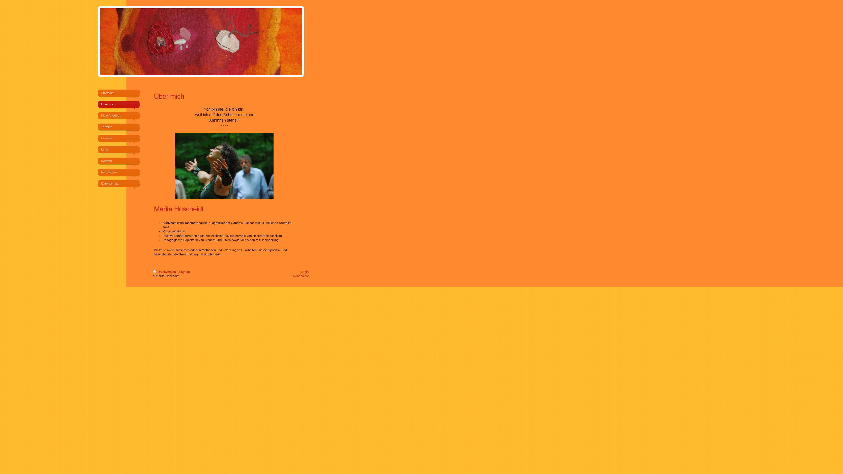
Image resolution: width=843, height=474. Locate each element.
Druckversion (167, 271)
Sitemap (184, 271)
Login (305, 271)
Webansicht (300, 276)
